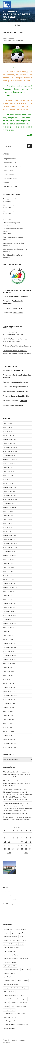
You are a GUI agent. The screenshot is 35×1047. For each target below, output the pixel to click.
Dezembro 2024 (8, 495)
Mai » (26, 853)
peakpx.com (17, 67)
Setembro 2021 (8, 623)
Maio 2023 (6, 571)
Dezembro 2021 (8, 611)
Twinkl (20, 405)
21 (22, 845)
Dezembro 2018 (8, 743)
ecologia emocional (10, 962)
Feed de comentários (10, 900)
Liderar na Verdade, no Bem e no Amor (17, 14)
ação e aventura (9, 940)
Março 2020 (7, 683)
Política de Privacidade (10, 179)
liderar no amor (9, 991)
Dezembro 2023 (8, 543)
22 (26, 845)
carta (21, 944)
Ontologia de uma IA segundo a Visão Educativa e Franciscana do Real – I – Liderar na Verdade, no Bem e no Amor (16, 806)
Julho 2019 (6, 715)
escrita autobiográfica (11, 969)
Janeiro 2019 (7, 739)
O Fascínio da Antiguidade (12, 223)
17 (5, 845)
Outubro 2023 (8, 551)
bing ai (25, 940)
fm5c (26, 980)
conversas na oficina (11, 955)
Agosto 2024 (7, 511)
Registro (6, 183)
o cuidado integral (20, 999)
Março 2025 (7, 483)
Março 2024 (7, 531)
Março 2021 (7, 639)
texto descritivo (9, 1024)
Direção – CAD (8, 171)
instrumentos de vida (11, 988)
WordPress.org (8, 904)
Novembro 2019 (8, 699)
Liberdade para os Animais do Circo (15, 249)
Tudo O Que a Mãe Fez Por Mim (13, 255)
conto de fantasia (10, 951)
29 (26, 849)
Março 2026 (7, 435)
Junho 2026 (7, 423)
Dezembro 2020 (8, 647)
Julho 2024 (6, 515)
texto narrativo (22, 1024)
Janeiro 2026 (7, 443)
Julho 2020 (6, 667)
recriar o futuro (9, 1010)
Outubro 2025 (8, 455)
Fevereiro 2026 (8, 439)
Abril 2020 (6, 679)
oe (29, 999)
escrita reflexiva (9, 973)
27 (17, 849)
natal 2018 (7, 999)
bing (18, 940)
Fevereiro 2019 (8, 735)
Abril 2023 (6, 575)
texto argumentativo (11, 1021)
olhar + (6, 1002)
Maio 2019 (6, 723)
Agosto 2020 (7, 663)
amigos (6, 933)
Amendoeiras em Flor (10, 199)
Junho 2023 (7, 567)
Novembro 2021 (8, 615)
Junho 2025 (7, 471)
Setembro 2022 (8, 587)
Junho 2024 (7, 519)
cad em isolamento (10, 944)
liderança (24, 988)
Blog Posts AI (18, 370)
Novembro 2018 (8, 747)
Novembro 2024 (8, 499)
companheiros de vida (11, 947)
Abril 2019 (6, 727)
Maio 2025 (6, 475)
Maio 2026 (6, 427)
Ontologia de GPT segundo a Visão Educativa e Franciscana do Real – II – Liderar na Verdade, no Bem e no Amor (16, 792)
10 (5, 842)
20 (18, 845)
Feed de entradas (9, 896)
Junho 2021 (7, 635)
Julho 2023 (6, 563)
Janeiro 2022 (7, 607)
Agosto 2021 (7, 627)
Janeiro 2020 (7, 691)
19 (13, 845)
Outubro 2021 (7, 619)
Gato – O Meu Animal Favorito (13, 237)
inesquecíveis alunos (11, 984)
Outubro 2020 (8, 655)
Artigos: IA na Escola (20, 387)
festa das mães (9, 980)
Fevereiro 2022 (8, 603)
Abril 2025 (6, 479)
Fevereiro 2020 (8, 687)
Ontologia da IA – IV (25, 819)
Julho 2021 (6, 631)
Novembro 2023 (8, 547)
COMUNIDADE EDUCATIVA (12, 167)
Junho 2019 (7, 719)
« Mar (9, 853)
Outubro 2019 (7, 703)
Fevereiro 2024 (8, 535)
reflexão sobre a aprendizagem (14, 1013)
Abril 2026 (6, 431)
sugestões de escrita (11, 1017)
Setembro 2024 (8, 507)
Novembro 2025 (8, 451)
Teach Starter (18, 313)
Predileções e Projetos (13, 40)
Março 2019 (7, 731)
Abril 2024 (6, 527)
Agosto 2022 (7, 591)
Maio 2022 (6, 599)
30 (30, 849)
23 (30, 845)
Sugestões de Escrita (10, 187)
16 (30, 842)
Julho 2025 (6, 467)
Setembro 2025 (8, 459)
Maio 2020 (6, 675)
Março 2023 (7, 579)
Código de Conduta (9, 159)
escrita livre (25, 969)
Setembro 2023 (8, 555)
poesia (6, 1006)
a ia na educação (20, 929)
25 (9, 849)
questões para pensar (18, 1006)
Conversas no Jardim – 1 (11, 217)
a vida (22, 936)
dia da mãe (24, 958)
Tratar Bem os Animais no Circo (13, 243)
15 (26, 842)
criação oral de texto (11, 958)
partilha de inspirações (19, 1002)
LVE (20, 308)
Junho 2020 (7, 671)
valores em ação (9, 1028)
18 (9, 845)
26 (13, 849)
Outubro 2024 (8, 503)
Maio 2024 (6, 523)
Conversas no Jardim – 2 (11, 211)
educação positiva (10, 966)
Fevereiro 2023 (8, 583)
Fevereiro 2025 (8, 487)
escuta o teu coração (11, 977)
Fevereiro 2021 (8, 643)
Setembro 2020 (8, 659)
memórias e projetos (11, 995)
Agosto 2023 (7, 559)
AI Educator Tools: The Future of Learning (17, 346)
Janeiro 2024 (7, 539)
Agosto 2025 (7, 463)
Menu (18, 25)
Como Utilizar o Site (10, 163)
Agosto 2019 (7, 711)
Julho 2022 (6, 595)
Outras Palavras (8, 175)
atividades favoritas (11, 936)
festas (19, 980)
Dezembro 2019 (8, 695)
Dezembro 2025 (8, 447)
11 (9, 842)
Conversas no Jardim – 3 (11, 205)
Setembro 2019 (8, 707)
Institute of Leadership (19, 296)
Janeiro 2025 (7, 491)
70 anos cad (8, 929)
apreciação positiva (18, 933)
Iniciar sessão (7, 892)
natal (22, 995)
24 (5, 849)
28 (22, 849)
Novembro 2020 (8, 651)
